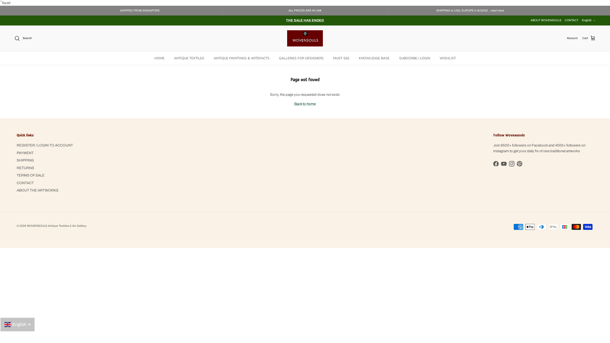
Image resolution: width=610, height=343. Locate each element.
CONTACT (571, 20)
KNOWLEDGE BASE (374, 58)
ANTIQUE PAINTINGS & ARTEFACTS (241, 58)
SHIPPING (25, 160)
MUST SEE (341, 58)
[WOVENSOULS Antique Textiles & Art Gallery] (305, 38)
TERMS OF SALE (31, 175)
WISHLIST (448, 58)
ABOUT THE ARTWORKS (37, 190)
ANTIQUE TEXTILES (189, 58)
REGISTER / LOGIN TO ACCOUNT (45, 145)
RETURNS (25, 168)
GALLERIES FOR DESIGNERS (301, 58)
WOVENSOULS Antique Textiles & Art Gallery (56, 225)
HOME (159, 58)
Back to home (305, 104)
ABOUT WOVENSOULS (546, 20)
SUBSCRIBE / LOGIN (414, 58)
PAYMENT (25, 153)
